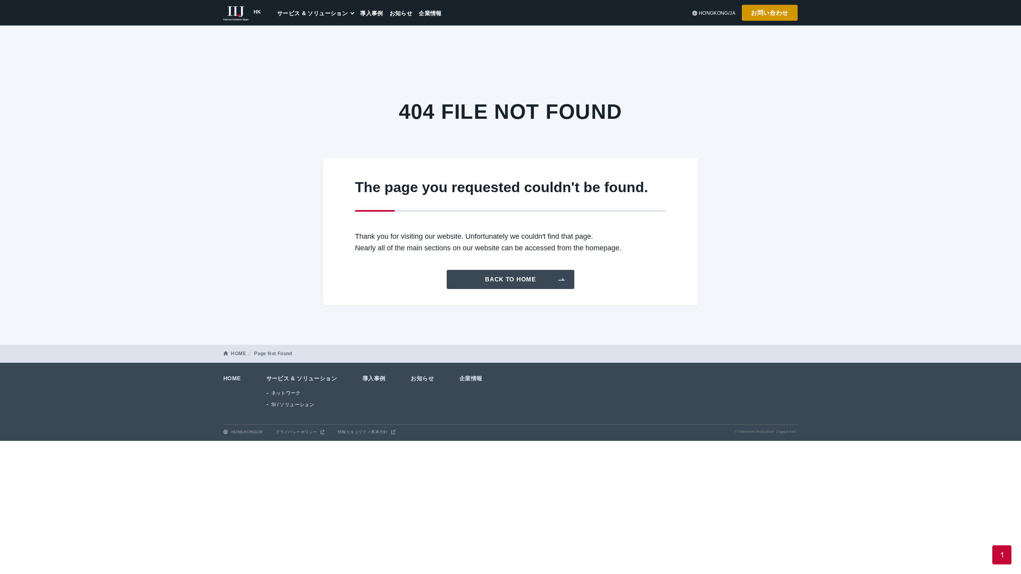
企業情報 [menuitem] (430, 13)
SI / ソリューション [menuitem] (293, 404)
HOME (238, 353)
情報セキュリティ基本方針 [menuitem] (363, 432)
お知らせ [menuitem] (401, 13)
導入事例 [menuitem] (371, 13)
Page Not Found (273, 353)
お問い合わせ (769, 12)
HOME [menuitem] (232, 378)
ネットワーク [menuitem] (286, 393)
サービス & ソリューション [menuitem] (312, 13)
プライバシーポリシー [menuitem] (296, 432)
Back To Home (510, 279)
